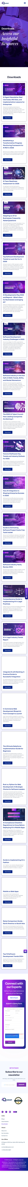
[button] (25, 3)
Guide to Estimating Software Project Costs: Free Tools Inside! (14, 530)
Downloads (4, 1124)
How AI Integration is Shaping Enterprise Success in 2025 (13, 493)
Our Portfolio (5, 1133)
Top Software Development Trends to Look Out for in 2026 (13, 259)
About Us (4, 1130)
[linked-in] (2, 1112)
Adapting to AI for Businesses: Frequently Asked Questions (11, 218)
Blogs (3, 1119)
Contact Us (4, 1135)
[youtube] (10, 1112)
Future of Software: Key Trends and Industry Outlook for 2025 (14, 456)
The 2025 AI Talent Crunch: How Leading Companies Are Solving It (13, 416)
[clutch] (14, 1112)
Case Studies (5, 1121)
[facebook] (6, 1112)
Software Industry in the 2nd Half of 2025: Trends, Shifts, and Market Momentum (14, 378)
